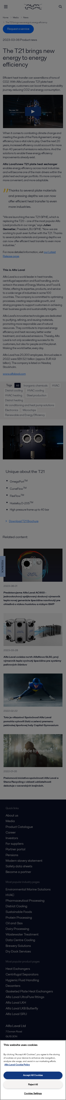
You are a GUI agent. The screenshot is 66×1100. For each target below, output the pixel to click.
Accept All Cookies (33, 1075)
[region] (33, 1070)
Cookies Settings (33, 1093)
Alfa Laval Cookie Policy (17, 1064)
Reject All (33, 1084)
